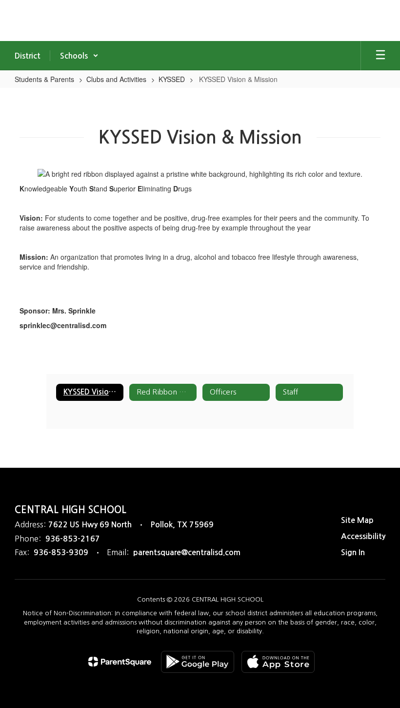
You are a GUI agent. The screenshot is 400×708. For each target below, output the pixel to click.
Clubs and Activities (116, 79)
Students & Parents (44, 79)
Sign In (353, 552)
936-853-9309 (61, 552)
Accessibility (363, 536)
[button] (79, 55)
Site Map (357, 520)
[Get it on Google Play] (197, 662)
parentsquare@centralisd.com (186, 552)
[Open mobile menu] (380, 55)
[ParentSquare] (120, 661)
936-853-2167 (72, 538)
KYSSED (172, 79)
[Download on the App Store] (278, 662)
